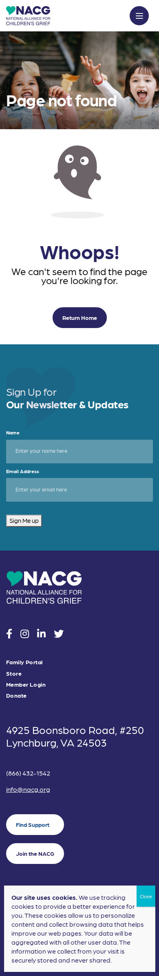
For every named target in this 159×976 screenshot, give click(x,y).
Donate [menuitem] (16, 695)
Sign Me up (24, 520)
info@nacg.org (28, 789)
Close (146, 896)
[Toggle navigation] (139, 15)
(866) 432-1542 (28, 773)
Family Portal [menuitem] (24, 662)
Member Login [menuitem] (26, 684)
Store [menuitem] (14, 673)
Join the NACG (35, 853)
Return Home (79, 317)
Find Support (32, 824)
